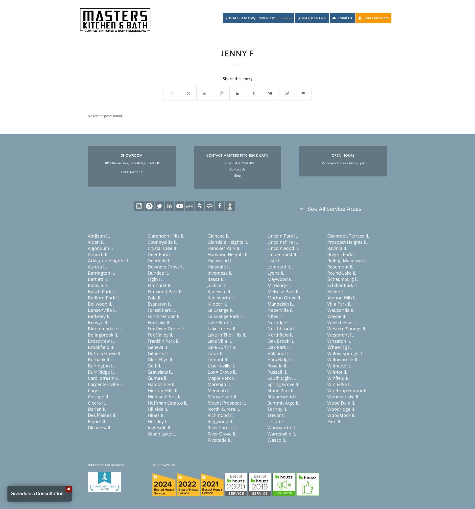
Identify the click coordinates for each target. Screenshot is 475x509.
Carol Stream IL (103, 378)
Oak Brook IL (280, 341)
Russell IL (277, 372)
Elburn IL (97, 421)
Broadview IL (101, 341)
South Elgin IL (281, 378)
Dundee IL (158, 273)
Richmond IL (221, 415)
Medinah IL (219, 390)
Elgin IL (155, 279)
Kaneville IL (219, 291)
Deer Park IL (160, 254)
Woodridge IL (341, 409)
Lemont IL (218, 360)
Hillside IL (158, 409)
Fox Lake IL (159, 322)
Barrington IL (101, 273)
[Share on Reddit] (287, 93)
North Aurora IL (224, 409)
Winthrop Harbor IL (347, 390)
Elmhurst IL (159, 285)
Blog (237, 175)
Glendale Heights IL (228, 242)
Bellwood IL (100, 304)
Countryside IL (162, 242)
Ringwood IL (220, 421)
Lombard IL (279, 267)
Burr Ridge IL (101, 372)
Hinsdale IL (219, 267)
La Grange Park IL (226, 316)
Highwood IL (221, 261)
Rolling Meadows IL (347, 261)
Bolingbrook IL (103, 335)
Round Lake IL (341, 273)
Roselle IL (277, 366)
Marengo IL (219, 384)
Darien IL (97, 409)
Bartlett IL (98, 279)
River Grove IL (222, 434)
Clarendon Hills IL (166, 236)
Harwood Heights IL (228, 254)
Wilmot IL (337, 372)
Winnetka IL (339, 384)
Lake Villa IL (220, 341)
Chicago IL (98, 397)
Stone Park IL (280, 390)
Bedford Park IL (104, 298)
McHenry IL (279, 285)
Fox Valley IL (160, 335)
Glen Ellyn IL (160, 360)
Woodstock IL (341, 415)
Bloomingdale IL (105, 329)
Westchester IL (342, 322)
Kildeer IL (217, 304)
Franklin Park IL (163, 341)
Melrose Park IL (283, 291)
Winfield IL (338, 378)
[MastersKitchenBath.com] (115, 18)
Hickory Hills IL (163, 390)
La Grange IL (220, 310)
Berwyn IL (98, 322)
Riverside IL (219, 440)
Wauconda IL (340, 310)
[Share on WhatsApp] (205, 93)
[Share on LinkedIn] (238, 93)
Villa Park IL (339, 304)
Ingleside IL (159, 428)
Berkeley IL (99, 316)
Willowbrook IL (342, 360)
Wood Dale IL (341, 403)
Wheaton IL (339, 341)
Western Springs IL (346, 329)
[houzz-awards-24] (235, 484)
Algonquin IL (101, 248)
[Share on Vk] (270, 93)
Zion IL (334, 421)
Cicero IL (97, 403)
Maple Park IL (222, 378)
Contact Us (237, 169)
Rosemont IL (340, 267)
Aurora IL (97, 267)
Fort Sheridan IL (164, 316)
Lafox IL (215, 353)
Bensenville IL (102, 310)
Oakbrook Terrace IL (348, 236)
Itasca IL (216, 279)
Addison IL (99, 236)
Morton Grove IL (284, 298)
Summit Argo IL (283, 403)
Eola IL (154, 298)
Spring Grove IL (283, 384)
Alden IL (96, 242)
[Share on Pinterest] (221, 93)
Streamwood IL (283, 397)
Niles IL (275, 316)
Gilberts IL (158, 353)
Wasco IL (276, 440)
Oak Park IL (279, 347)
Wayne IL (336, 316)
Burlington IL (101, 366)
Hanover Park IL (224, 248)
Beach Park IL (102, 291)
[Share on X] (188, 93)
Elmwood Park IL (165, 291)
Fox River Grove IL (166, 329)
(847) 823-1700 (243, 163)
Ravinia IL (337, 248)
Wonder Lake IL (343, 397)
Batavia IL (98, 285)
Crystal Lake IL (162, 248)
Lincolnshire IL (282, 242)
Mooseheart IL (222, 397)
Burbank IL (99, 360)
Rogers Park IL (342, 254)
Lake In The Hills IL (227, 335)
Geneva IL (158, 347)
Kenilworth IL (221, 298)
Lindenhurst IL (282, 254)
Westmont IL (340, 335)
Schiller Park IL (342, 285)
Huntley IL (158, 421)
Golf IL (154, 366)
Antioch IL (98, 254)
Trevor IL (276, 415)
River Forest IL (222, 428)
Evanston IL (159, 304)
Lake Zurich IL (222, 347)
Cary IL (95, 390)
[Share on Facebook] (172, 93)
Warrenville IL (281, 434)
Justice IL (217, 285)
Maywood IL (279, 279)
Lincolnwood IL (283, 248)
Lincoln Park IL (282, 236)
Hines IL (156, 415)
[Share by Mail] (303, 93)
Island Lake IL (162, 434)
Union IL (276, 421)
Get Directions (131, 172)
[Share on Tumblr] (254, 93)
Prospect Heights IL (347, 242)
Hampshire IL (161, 384)
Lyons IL (275, 273)
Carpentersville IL (106, 384)
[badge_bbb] (104, 482)
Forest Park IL (162, 310)
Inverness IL (220, 273)
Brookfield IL (101, 347)
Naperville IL (280, 310)
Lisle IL (274, 261)
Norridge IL (279, 322)
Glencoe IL (218, 236)
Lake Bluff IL (220, 322)
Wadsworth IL (281, 428)
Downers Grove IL (166, 267)
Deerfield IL (159, 261)
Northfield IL (280, 335)
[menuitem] (260, 18)
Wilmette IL (339, 366)
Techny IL (277, 409)
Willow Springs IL (345, 353)
